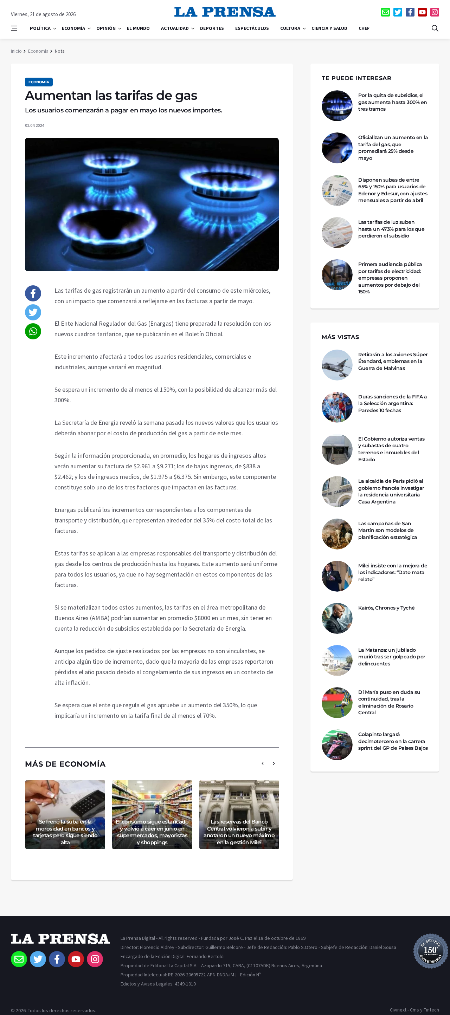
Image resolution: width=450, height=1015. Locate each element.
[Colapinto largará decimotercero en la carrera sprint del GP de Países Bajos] (337, 744)
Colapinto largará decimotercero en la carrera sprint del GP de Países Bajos (393, 741)
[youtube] (422, 12)
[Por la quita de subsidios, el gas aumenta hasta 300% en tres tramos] (337, 105)
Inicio (16, 51)
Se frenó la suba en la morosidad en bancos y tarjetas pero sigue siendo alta (65, 832)
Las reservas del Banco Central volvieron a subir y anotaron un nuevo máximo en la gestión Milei (239, 832)
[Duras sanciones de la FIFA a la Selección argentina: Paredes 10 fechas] (337, 407)
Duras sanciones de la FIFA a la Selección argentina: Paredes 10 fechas (392, 403)
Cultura (290, 28)
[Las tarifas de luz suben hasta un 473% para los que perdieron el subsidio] (337, 232)
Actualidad (175, 28)
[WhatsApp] (33, 331)
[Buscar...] (435, 28)
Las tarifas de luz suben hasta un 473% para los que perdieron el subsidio (391, 229)
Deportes (212, 28)
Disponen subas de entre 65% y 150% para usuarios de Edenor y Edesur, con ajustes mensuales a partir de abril (392, 190)
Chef (364, 28)
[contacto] (385, 12)
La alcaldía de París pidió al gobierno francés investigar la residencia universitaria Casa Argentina (391, 491)
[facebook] (410, 12)
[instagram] (434, 12)
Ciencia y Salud (329, 28)
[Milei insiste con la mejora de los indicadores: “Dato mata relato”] (337, 576)
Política (40, 28)
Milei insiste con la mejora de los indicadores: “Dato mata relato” (392, 572)
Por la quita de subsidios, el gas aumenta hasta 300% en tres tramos (392, 102)
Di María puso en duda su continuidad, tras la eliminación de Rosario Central (389, 702)
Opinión (106, 28)
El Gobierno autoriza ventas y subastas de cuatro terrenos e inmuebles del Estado (391, 449)
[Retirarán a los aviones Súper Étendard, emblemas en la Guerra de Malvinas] (337, 365)
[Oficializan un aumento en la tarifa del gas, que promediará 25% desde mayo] (337, 147)
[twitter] (397, 12)
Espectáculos (252, 28)
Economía (73, 28)
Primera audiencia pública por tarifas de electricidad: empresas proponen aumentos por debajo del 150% (390, 278)
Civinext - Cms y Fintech (414, 1010)
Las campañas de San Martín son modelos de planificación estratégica (387, 530)
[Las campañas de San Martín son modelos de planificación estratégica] (337, 534)
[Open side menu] (14, 28)
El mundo (138, 28)
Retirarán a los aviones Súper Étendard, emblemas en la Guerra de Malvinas (393, 361)
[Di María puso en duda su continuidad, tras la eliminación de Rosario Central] (337, 702)
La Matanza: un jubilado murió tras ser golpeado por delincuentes (391, 657)
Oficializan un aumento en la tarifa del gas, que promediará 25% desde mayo (393, 147)
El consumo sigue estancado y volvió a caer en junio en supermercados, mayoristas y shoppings (152, 832)
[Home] (60, 942)
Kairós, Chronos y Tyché (386, 608)
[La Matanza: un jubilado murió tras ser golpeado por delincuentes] (337, 660)
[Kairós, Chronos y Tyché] (337, 618)
